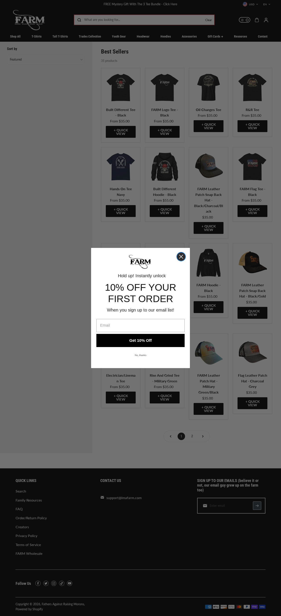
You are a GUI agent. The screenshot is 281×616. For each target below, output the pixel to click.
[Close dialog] (181, 256)
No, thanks (140, 355)
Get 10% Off (140, 340)
